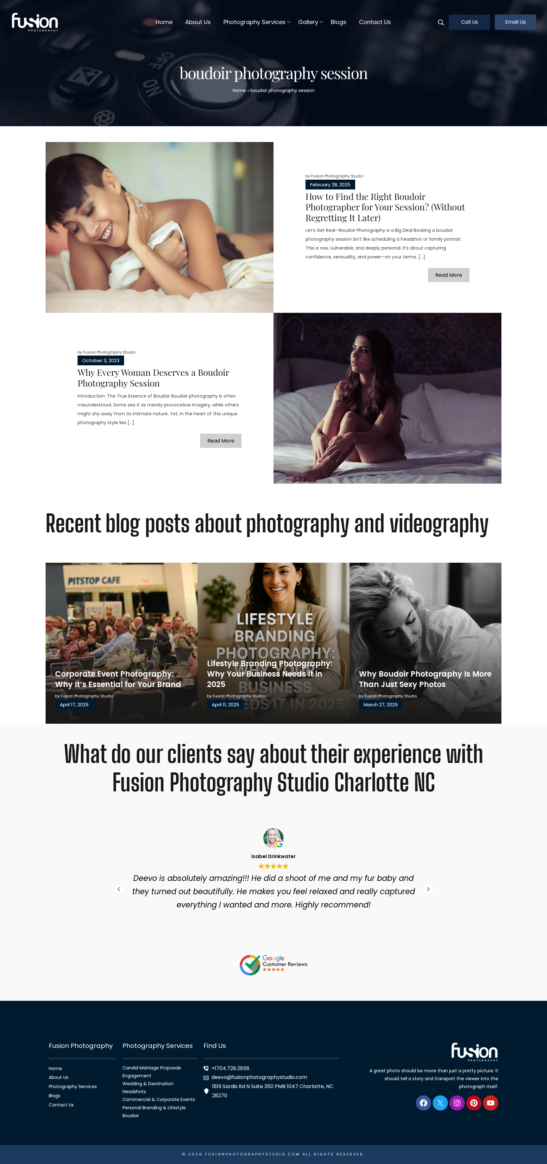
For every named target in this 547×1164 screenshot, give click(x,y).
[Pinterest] (473, 1103)
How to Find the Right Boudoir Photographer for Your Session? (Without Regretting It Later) (385, 206)
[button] (428, 889)
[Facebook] (423, 1103)
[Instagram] (457, 1103)
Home (239, 90)
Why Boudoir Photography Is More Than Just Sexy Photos (425, 679)
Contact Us (61, 1105)
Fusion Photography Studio (337, 176)
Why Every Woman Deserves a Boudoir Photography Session (153, 377)
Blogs (54, 1096)
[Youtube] (490, 1103)
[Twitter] (440, 1103)
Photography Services (73, 1086)
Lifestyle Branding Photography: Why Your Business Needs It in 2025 (269, 674)
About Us (58, 1077)
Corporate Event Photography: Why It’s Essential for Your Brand (118, 679)
